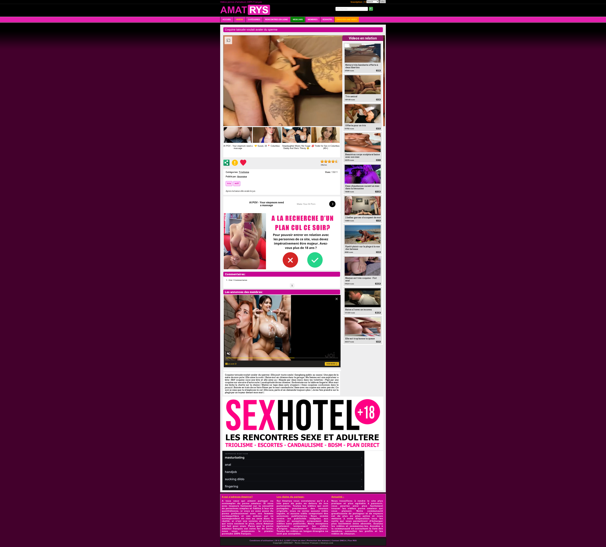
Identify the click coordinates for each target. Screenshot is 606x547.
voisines (268, 521)
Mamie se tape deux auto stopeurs (280, 385)
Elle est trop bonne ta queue (360, 338)
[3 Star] (329, 161)
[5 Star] (337, 161)
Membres (313, 19)
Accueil (227, 19)
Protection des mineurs (318, 540)
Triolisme (244, 172)
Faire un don (299, 540)
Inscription (356, 2)
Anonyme (242, 176)
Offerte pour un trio (355, 125)
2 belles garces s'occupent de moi (363, 217)
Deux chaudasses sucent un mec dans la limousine (362, 187)
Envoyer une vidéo (347, 19)
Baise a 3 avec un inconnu (358, 309)
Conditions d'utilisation (261, 540)
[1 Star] (322, 161)
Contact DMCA (339, 540)
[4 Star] (333, 161)
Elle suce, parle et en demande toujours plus (287, 390)
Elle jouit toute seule (282, 375)
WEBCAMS (298, 19)
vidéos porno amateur (362, 508)
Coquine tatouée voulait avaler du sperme (247, 375)
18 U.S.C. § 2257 (283, 540)
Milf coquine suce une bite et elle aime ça (254, 380)
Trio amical (351, 96)
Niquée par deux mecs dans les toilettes (301, 380)
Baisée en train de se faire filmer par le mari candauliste (263, 387)
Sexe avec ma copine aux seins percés (314, 387)
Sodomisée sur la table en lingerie (309, 382)
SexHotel (327, 19)
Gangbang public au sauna (308, 375)
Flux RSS (352, 540)
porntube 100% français (236, 533)
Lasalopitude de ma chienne (275, 382)
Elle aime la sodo (255, 377)
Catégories (254, 19)
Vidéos (239, 19)
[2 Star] (326, 161)
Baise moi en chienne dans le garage (284, 377)
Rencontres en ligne (276, 19)
